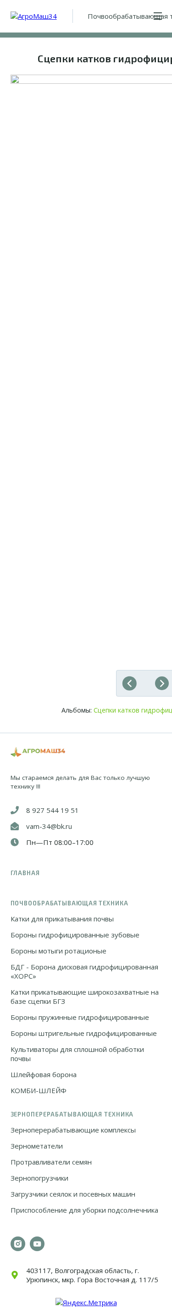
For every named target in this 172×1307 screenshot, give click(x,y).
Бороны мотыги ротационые (58, 950)
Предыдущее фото (131, 683)
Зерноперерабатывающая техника (72, 1114)
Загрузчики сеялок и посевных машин (73, 1193)
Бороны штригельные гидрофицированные (84, 1033)
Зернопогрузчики (39, 1177)
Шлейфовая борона (44, 1074)
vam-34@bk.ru (49, 826)
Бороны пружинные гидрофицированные (80, 1017)
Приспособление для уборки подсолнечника (84, 1209)
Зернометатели (37, 1145)
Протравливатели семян (51, 1161)
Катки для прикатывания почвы (62, 918)
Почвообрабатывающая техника (69, 903)
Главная (25, 873)
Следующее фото (159, 683)
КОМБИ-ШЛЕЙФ (39, 1090)
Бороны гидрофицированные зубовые (75, 934)
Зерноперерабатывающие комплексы (73, 1129)
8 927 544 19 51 (52, 810)
